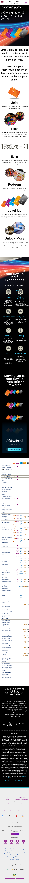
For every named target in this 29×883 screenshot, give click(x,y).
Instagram (26, 816)
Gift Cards (21, 808)
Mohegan (7, 799)
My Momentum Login (21, 810)
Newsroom (21, 795)
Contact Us (8, 795)
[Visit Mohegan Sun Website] (6, 869)
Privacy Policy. (25, 880)
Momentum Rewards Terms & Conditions (14, 780)
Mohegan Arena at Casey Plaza (7, 810)
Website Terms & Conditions (10, 878)
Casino (7, 808)
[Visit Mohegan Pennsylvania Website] (14, 869)
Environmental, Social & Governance (21, 799)
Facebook (5, 816)
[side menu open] (2, 2)
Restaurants (21, 805)
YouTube (18, 816)
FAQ (7, 797)
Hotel (8, 803)
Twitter (12, 816)
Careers (21, 793)
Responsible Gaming (7, 793)
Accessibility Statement (20, 878)
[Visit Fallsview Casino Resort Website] (22, 869)
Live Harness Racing (7, 805)
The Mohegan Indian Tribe (21, 797)
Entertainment (21, 803)
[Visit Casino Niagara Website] (14, 874)
